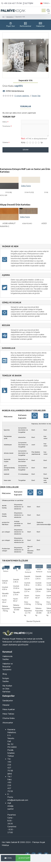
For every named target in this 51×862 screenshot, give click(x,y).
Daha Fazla (26, 185)
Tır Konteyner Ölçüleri (15, 561)
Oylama (5, 142)
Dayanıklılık (8, 348)
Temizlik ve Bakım (11, 376)
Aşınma (6, 275)
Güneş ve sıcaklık (11, 303)
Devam (25, 150)
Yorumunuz (6, 126)
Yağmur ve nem (10, 246)
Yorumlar (25, 106)
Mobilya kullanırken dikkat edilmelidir (24, 410)
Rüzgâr (6, 325)
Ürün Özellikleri (9, 487)
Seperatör (9, 17)
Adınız (4, 122)
